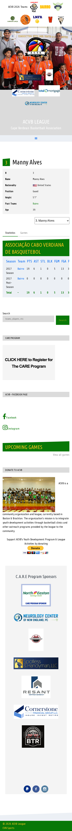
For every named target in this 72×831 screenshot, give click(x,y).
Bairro (35, 203)
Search (6, 313)
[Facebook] (36, 788)
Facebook (11, 417)
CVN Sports (8, 828)
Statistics (10, 232)
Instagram (13, 428)
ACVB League (36, 122)
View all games (61, 454)
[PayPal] (27, 788)
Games (23, 232)
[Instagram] (44, 788)
